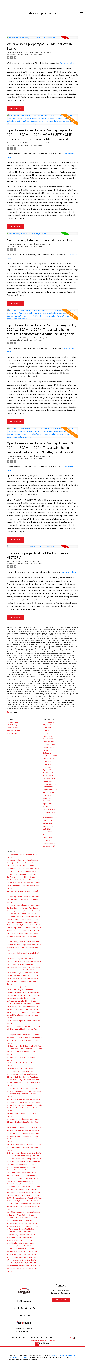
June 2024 (47, 798)
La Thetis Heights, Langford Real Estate (59, 653)
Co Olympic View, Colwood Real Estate (47, 629)
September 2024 (50, 790)
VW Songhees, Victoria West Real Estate (23, 1265)
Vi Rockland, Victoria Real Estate (20, 1249)
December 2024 (50, 781)
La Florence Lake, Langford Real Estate (62, 648)
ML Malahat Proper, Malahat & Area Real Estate (47, 659)
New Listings (12, 725)
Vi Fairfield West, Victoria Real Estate (53, 699)
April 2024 (47, 804)
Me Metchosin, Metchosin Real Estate (39, 657)
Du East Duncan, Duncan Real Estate (43, 637)
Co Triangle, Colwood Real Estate (45, 631)
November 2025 (50, 750)
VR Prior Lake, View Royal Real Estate (22, 1257)
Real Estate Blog (13, 730)
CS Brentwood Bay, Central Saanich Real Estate (51, 633)
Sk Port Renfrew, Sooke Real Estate (66, 687)
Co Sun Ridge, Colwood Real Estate (23, 631)
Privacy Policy (69, 1338)
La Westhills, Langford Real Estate (36, 655)
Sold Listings (12, 733)
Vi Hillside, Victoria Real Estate (29, 700)
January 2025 (49, 778)
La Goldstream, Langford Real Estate (38, 650)
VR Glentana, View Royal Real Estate (37, 704)
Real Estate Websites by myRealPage (42, 1340)
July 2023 (47, 829)
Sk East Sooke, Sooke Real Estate (21, 1167)
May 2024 (47, 801)
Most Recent (48, 722)
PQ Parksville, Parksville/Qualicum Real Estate (37, 670)
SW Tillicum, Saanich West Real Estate (23, 1212)
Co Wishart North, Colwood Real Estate (23, 880)
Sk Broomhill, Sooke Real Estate (49, 685)
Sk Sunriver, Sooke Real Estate (40, 689)
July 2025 (47, 761)
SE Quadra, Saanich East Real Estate (48, 680)
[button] (15, 1308)
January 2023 (49, 846)
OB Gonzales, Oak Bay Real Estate (21, 1071)
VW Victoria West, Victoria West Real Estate (43, 708)
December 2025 (50, 747)
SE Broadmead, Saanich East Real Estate (24, 1091)
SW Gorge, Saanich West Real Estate (40, 691)
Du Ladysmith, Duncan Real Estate (22, 638)
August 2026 (48, 725)
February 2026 (49, 742)
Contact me (60, 1300)
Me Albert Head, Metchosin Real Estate (59, 655)
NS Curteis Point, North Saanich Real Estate (37, 663)
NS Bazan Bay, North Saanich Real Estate (24, 1037)
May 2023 (47, 835)
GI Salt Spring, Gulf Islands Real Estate (31, 644)
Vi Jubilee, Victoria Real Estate (19, 1237)
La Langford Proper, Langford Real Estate (40, 652)
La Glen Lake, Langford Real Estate (22, 970)
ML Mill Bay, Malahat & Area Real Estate (23, 1026)
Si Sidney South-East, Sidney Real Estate (24, 1159)
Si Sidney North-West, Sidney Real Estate (39, 683)
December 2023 (50, 815)
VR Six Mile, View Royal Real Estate (36, 706)
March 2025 (48, 773)
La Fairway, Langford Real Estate (39, 648)
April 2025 (47, 770)
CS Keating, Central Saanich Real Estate (37, 635)
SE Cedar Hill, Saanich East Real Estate (24, 674)
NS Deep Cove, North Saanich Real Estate (20, 665)
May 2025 (47, 767)
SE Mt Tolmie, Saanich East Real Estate (24, 680)
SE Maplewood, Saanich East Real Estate (44, 678)
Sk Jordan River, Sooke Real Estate (43, 687)
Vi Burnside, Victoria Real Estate (33, 697)
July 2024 (47, 795)
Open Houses (12, 728)
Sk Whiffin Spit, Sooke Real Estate (62, 689)
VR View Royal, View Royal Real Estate (59, 706)
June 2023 (47, 832)
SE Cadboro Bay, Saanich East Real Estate (43, 672)
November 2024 (50, 784)
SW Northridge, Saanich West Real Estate (44, 693)
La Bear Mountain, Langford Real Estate (24, 961)
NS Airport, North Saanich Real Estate (56, 661)
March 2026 (48, 739)
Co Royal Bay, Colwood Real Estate (21, 871)
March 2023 (48, 840)
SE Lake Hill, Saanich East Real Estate (28, 54)
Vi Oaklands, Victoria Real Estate (41, 702)
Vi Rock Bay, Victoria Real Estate (61, 702)
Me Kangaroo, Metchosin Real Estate (22, 1006)
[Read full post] (42, 39)
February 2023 (49, 843)
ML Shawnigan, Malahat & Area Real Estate (31, 661)
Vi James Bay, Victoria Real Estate (49, 700)
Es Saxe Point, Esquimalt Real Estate (50, 642)
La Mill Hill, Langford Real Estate (21, 990)
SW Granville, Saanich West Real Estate (65, 691)
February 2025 (49, 775)
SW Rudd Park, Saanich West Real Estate (24, 695)
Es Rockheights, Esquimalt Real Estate (26, 642)
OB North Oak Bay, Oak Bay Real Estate (55, 668)
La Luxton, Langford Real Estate (63, 652)
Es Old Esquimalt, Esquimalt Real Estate (24, 928)
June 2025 (47, 764)
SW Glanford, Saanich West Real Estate (23, 1187)
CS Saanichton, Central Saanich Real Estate (63, 635)
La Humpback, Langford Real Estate (22, 978)
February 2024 (49, 809)
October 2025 (48, 753)
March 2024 (48, 806)
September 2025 (50, 756)
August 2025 (48, 758)
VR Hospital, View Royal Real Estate (60, 704)
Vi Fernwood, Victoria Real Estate (21, 1229)
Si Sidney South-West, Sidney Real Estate (25, 685)
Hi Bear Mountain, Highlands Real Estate (56, 644)
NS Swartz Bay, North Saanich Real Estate (33, 667)
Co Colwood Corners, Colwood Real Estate (28, 627)
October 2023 (48, 820)
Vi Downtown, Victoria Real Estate (21, 1220)
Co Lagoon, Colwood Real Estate (20, 863)
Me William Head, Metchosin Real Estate (63, 657)
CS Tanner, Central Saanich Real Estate (19, 637)
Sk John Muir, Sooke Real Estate (22, 687)
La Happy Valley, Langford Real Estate (61, 650)
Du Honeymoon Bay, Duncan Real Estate (24, 911)
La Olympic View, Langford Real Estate (35, 653)
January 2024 (49, 812)
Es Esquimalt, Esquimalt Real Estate (22, 919)
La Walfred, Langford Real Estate (21, 998)
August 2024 (48, 792)
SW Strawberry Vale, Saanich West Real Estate (52, 695)
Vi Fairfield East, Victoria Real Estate (31, 699)
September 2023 (50, 823)
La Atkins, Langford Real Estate (65, 646)
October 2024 (49, 787)
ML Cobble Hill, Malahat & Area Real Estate (20, 659)
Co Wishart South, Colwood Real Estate (24, 633)
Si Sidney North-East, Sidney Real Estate (24, 1153)
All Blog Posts (12, 722)
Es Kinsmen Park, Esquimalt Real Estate (47, 640)
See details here (68, 63)
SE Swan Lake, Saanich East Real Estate (30, 682)
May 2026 (47, 733)
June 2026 (47, 730)
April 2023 (47, 837)
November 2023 (50, 818)
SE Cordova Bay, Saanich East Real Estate (49, 674)
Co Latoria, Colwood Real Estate (25, 629)
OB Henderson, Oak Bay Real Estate (31, 668)
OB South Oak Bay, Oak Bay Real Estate (23, 1080)
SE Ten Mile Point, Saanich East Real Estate (56, 682)
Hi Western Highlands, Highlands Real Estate (41, 646)
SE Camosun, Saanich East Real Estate (23, 1099)
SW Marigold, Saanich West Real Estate (19, 693)
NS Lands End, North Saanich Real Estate (46, 665)
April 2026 (47, 736)
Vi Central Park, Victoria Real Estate (54, 697)
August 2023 (48, 826)
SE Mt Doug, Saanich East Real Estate (23, 1130)
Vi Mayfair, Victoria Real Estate (21, 702)
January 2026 (49, 744)
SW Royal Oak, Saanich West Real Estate (24, 1201)
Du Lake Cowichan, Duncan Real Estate (46, 638)
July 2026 (47, 728)
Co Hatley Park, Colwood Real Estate (53, 627)
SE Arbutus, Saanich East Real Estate (62, 670)
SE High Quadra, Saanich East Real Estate (36, 676)
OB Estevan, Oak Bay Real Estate (56, 667)
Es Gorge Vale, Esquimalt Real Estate (23, 640)
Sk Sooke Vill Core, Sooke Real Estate (18, 689)
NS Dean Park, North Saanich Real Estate (63, 663)
